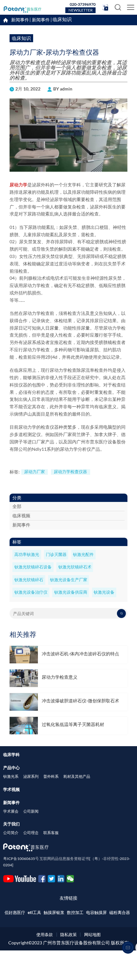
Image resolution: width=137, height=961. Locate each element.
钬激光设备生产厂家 (68, 579)
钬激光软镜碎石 (28, 579)
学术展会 (10, 811)
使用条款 (44, 934)
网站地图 (92, 934)
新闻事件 (41, 20)
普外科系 (51, 776)
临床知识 (62, 19)
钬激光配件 (83, 554)
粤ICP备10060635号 (21, 858)
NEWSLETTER (80, 10)
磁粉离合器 (119, 912)
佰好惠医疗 (14, 912)
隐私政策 (68, 934)
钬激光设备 (104, 592)
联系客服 (51, 832)
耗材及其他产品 (76, 776)
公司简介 (10, 832)
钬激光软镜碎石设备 (33, 567)
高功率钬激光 (26, 554)
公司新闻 (31, 811)
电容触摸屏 (96, 912)
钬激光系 (10, 776)
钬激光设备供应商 (70, 592)
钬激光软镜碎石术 (74, 567)
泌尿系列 (31, 776)
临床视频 (21, 515)
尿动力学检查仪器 (70, 471)
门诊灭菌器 (56, 554)
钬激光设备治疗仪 (30, 592)
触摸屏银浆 (54, 912)
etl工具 (34, 912)
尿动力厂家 (34, 471)
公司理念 (31, 832)
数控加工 (75, 912)
